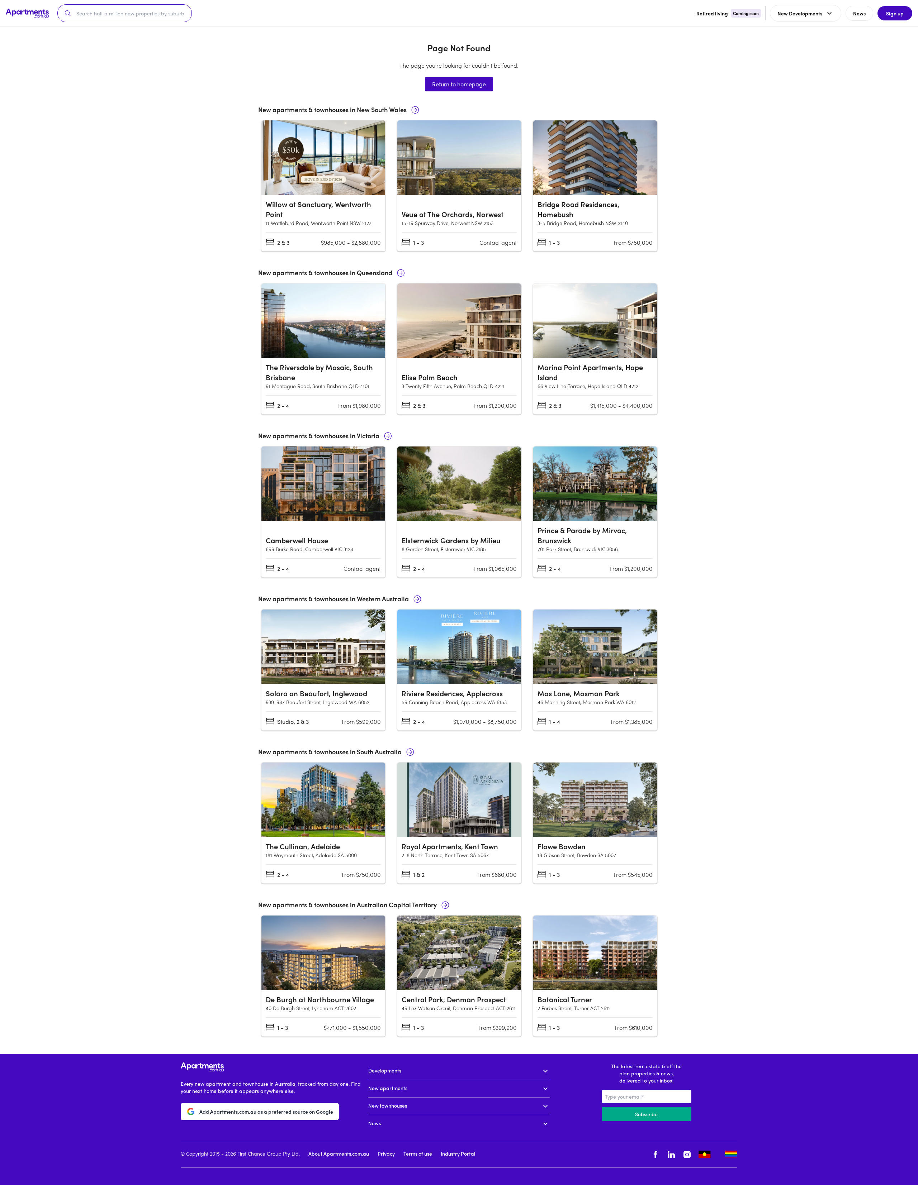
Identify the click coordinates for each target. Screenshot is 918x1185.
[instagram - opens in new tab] (687, 1154)
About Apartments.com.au (338, 1153)
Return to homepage (459, 84)
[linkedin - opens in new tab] (671, 1154)
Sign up (895, 13)
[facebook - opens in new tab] (655, 1154)
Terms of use (417, 1153)
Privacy (386, 1153)
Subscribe (646, 1114)
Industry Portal (458, 1153)
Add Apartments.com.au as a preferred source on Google (266, 1111)
